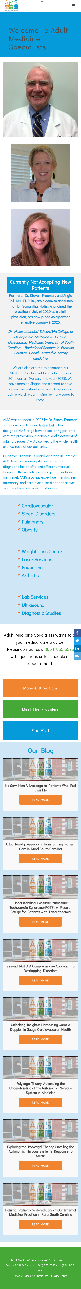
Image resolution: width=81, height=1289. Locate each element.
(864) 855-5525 (60, 649)
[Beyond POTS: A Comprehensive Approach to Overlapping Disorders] (40, 950)
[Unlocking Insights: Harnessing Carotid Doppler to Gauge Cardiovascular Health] (40, 1009)
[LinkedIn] (77, 648)
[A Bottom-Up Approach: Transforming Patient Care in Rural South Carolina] (40, 828)
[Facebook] (77, 633)
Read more (40, 800)
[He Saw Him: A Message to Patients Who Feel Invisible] (40, 769)
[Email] (77, 656)
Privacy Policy (59, 1276)
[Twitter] (77, 641)
